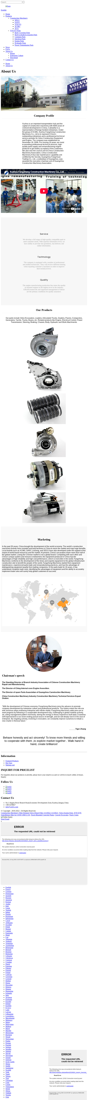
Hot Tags (9, 763)
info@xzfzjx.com (12, 807)
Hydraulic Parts (20, 43)
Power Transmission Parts (24, 45)
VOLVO (18, 24)
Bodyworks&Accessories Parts (26, 35)
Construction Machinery (19, 18)
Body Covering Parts (22, 33)
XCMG (17, 26)
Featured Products (12, 761)
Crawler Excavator (61, 815)
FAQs (8, 49)
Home (8, 14)
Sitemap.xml (10, 765)
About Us (9, 51)
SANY (17, 22)
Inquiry (3, 777)
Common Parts (20, 37)
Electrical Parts (20, 39)
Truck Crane (73, 815)
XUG (17, 29)
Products (9, 16)
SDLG (17, 20)
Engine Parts (19, 41)
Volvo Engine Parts (66, 813)
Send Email (5, 819)
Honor (12, 53)
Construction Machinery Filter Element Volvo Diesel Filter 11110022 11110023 (29, 813)
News (8, 47)
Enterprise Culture (16, 56)
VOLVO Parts (15, 31)
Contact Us (10, 60)
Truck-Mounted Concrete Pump (42, 815)
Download (14, 58)
